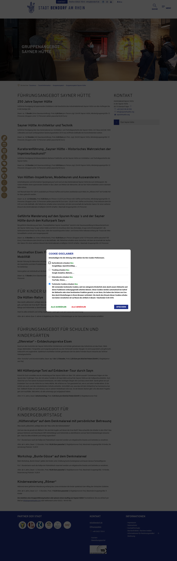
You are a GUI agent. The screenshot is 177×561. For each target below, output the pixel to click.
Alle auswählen (58, 307)
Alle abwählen (79, 307)
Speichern (121, 307)
